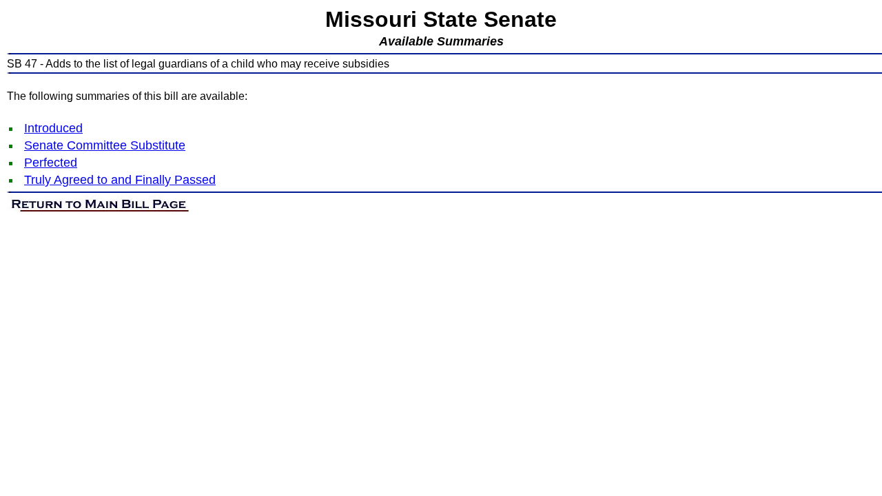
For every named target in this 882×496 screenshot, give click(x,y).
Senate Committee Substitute (104, 145)
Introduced (53, 128)
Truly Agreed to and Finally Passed (120, 180)
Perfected (50, 162)
